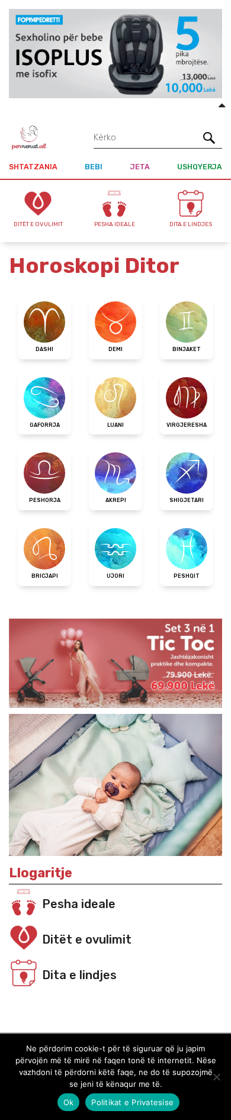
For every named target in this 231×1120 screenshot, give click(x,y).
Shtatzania (33, 166)
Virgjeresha (186, 425)
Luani (115, 425)
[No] (216, 1077)
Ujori (115, 576)
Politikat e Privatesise (132, 1102)
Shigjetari (186, 500)
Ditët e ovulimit (86, 939)
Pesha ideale (79, 904)
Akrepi (115, 500)
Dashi (44, 349)
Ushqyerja (199, 166)
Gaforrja (45, 425)
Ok (68, 1102)
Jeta (140, 166)
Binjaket (186, 349)
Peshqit (187, 576)
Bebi (93, 166)
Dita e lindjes (79, 975)
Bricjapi (44, 576)
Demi (115, 349)
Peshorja (44, 500)
